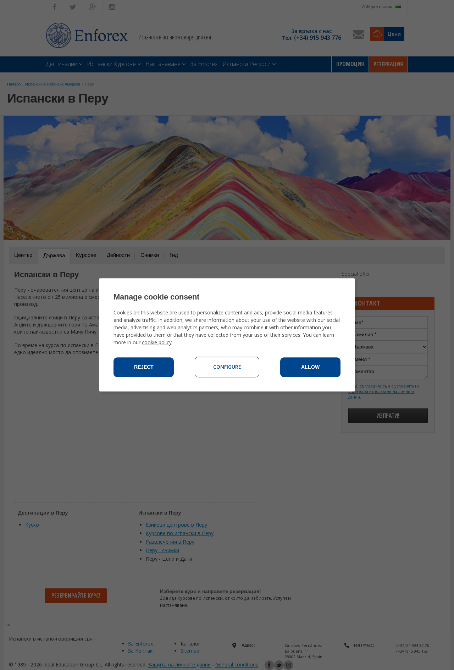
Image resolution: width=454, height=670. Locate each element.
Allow (310, 367)
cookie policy (157, 342)
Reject (144, 367)
